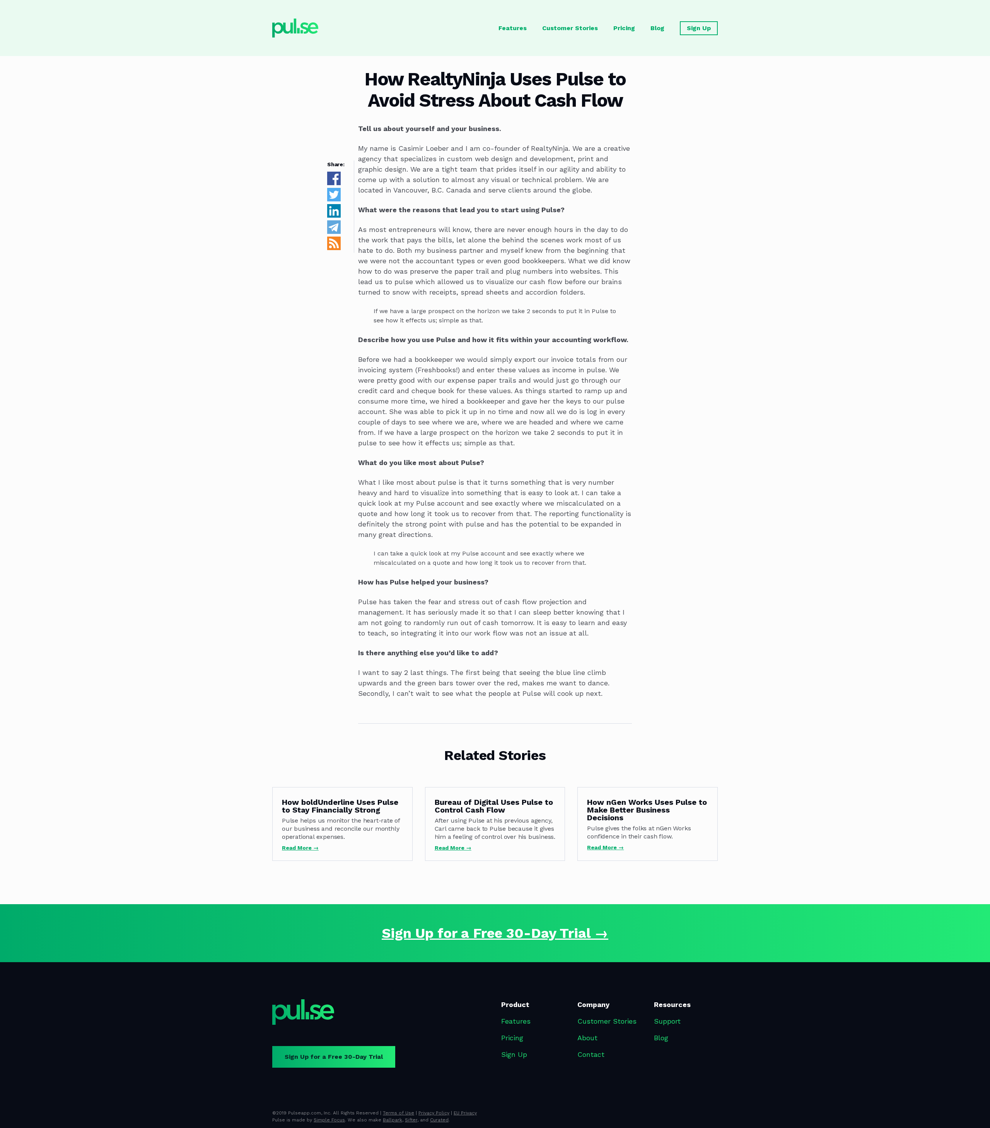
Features (512, 28)
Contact (590, 1054)
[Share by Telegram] (334, 231)
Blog (657, 28)
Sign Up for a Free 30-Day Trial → (495, 933)
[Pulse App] (303, 1012)
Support (667, 1021)
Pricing (624, 28)
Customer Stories (570, 28)
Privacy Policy (433, 1113)
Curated (439, 1120)
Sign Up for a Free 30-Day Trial (334, 1056)
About (587, 1038)
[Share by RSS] (334, 248)
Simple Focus (329, 1120)
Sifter (411, 1120)
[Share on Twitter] (334, 199)
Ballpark (392, 1120)
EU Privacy (465, 1113)
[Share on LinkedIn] (334, 215)
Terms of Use (398, 1113)
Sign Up (699, 28)
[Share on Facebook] (334, 183)
